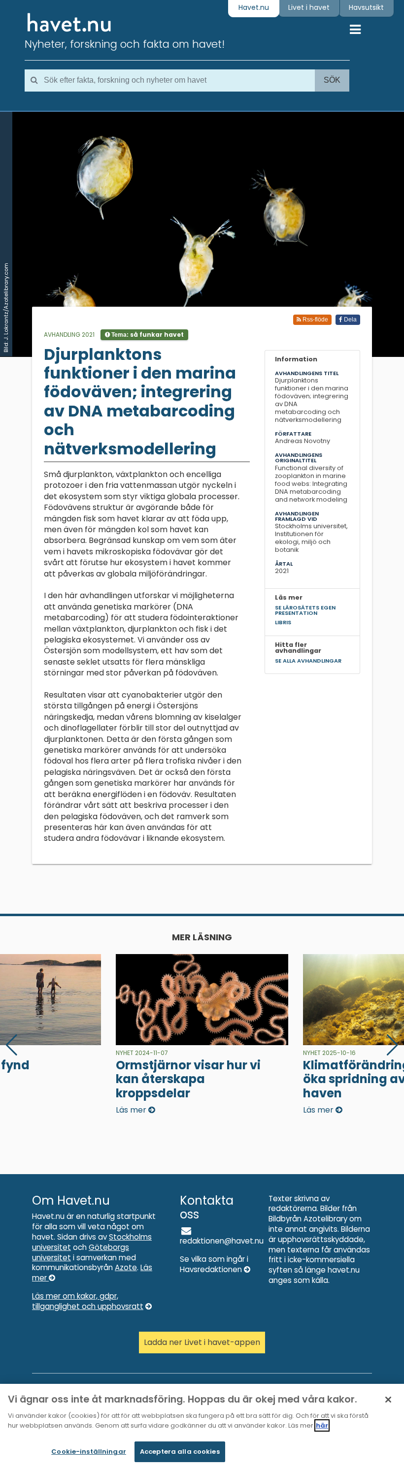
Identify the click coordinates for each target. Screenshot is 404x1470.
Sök (332, 80)
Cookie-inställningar (88, 1451)
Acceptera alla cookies (180, 1451)
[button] (392, 1045)
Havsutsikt (366, 7)
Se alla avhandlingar (308, 661)
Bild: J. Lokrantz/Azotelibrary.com (6, 307)
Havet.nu (253, 7)
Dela (349, 319)
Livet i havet (309, 7)
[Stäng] (388, 1399)
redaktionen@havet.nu (222, 1241)
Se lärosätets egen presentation (305, 610)
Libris (283, 622)
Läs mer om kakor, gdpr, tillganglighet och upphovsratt (87, 1301)
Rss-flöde (314, 319)
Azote (126, 1267)
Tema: (147, 334)
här (322, 1425)
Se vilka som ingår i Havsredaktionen (214, 1264)
